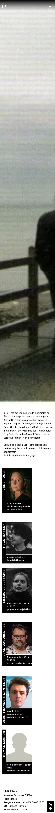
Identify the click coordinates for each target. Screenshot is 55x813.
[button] (49, 5)
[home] (5, 6)
